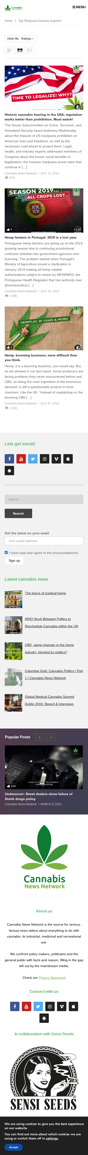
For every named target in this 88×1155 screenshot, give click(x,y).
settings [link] (52, 1138)
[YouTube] (21, 458)
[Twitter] (33, 458)
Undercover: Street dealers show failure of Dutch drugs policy (39, 796)
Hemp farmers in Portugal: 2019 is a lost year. (41, 237)
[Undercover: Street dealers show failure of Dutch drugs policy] (44, 767)
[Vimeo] (56, 458)
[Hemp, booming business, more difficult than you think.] (44, 329)
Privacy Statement (52, 977)
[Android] (9, 470)
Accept (13, 1147)
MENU (81, 7)
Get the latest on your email (27, 533)
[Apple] (68, 458)
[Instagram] (44, 458)
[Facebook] (9, 458)
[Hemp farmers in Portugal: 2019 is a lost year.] (44, 210)
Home (8, 20)
